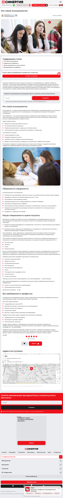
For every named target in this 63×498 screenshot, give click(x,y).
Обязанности (29, 493)
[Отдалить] (58, 377)
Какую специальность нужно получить (14, 65)
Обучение (57, 493)
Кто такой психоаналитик (11, 61)
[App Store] (16, 486)
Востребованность (47, 493)
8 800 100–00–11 (18, 361)
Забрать (31, 443)
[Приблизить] (58, 373)
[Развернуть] (58, 381)
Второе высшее (41, 452)
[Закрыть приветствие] (24, 486)
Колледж (4, 452)
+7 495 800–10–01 (10, 361)
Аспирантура (57, 452)
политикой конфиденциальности (39, 101)
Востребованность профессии (12, 67)
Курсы (49, 452)
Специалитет (21, 452)
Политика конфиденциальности (8, 491)
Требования (38, 493)
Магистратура (30, 452)
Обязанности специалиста (11, 63)
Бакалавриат (12, 452)
